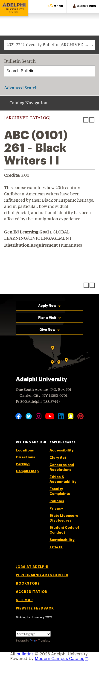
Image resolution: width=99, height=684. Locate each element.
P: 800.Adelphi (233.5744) (38, 402)
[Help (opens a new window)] (91, 119)
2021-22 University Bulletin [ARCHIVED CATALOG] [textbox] (50, 45)
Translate (44, 640)
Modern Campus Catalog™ (61, 659)
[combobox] (49, 45)
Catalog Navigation (28, 103)
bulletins (25, 654)
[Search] (89, 71)
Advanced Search (21, 88)
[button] (55, 6)
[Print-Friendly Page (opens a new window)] (85, 119)
